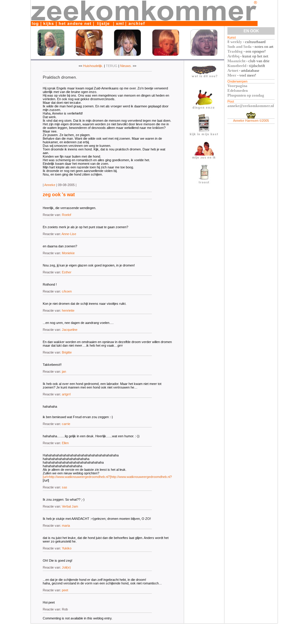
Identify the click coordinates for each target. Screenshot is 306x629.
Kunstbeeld (236, 65)
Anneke (49, 185)
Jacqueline (69, 329)
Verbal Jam (70, 506)
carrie (66, 424)
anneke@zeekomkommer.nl (250, 105)
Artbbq (233, 56)
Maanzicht (236, 61)
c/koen (67, 291)
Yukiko (66, 548)
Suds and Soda (239, 46)
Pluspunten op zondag (245, 95)
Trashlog (235, 51)
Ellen (65, 443)
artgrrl (66, 394)
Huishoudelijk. (93, 66)
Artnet (232, 70)
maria (66, 525)
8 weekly (234, 41)
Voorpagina (237, 85)
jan (64, 371)
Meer (231, 75)
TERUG (111, 66)
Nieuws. (126, 66)
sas (64, 487)
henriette (68, 310)
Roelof (66, 215)
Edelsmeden (237, 90)
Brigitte (67, 352)
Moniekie (68, 253)
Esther (66, 272)
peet (65, 590)
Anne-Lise (69, 234)
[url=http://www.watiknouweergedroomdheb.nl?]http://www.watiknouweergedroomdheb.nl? (107, 477)
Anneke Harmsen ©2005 (251, 120)
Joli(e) (66, 567)
